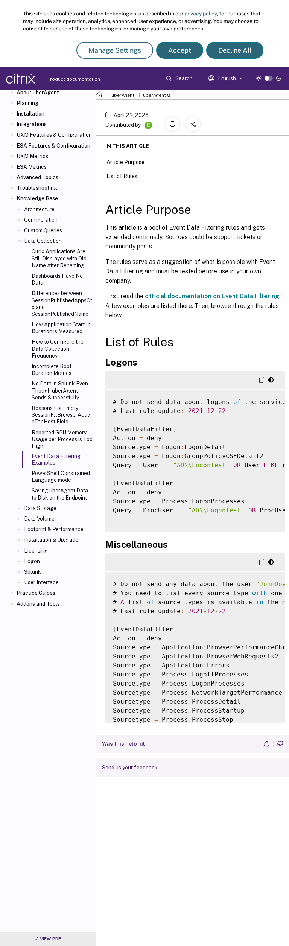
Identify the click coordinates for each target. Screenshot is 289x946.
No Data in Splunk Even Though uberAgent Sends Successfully (60, 390)
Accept (179, 50)
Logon (32, 561)
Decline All (234, 50)
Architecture (39, 209)
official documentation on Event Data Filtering (212, 296)
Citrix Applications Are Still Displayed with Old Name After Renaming (59, 258)
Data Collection (43, 241)
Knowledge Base (37, 198)
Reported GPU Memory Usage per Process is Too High (62, 439)
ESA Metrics (32, 167)
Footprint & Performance (54, 529)
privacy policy (200, 14)
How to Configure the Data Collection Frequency (58, 348)
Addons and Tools (38, 604)
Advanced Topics (37, 177)
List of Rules (121, 176)
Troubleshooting (37, 188)
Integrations (32, 124)
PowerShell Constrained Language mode (61, 476)
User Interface (41, 582)
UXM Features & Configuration (54, 135)
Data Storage (40, 508)
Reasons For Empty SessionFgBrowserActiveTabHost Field (61, 415)
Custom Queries (43, 230)
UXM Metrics (32, 156)
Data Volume (39, 519)
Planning (27, 103)
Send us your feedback (130, 768)
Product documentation (64, 79)
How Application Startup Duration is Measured (61, 327)
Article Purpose (125, 162)
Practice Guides (36, 593)
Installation (30, 114)
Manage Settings (114, 50)
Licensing (36, 551)
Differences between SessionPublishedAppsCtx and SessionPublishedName (62, 303)
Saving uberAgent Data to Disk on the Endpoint (60, 493)
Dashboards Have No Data (57, 279)
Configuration (41, 220)
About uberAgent (38, 93)
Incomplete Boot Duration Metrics (51, 369)
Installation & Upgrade (51, 540)
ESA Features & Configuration (53, 146)
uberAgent (122, 95)
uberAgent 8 (156, 95)
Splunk (32, 572)
